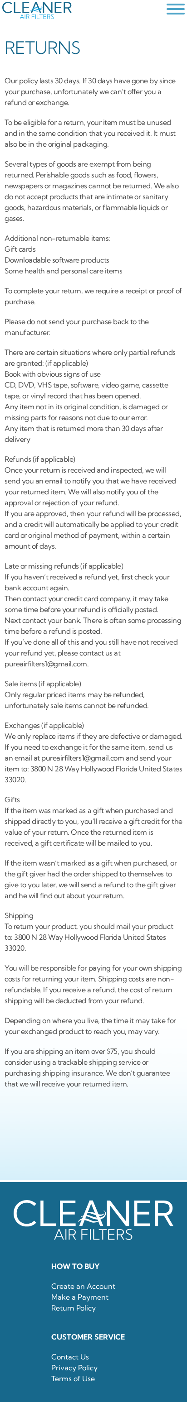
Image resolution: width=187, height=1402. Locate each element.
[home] (82, 10)
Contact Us (70, 1356)
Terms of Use (73, 1378)
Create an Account (83, 1286)
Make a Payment (79, 1297)
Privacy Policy (74, 1367)
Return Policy (73, 1307)
